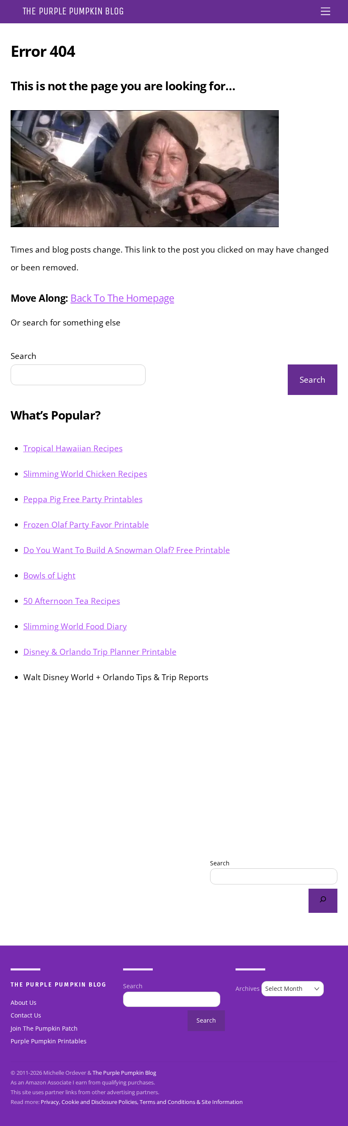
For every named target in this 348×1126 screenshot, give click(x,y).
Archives (248, 989)
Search (23, 355)
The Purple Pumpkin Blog (124, 1072)
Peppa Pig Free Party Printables (83, 499)
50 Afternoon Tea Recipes (71, 600)
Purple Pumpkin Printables (49, 1041)
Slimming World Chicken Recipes (85, 473)
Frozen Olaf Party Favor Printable (86, 524)
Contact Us (26, 1015)
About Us (23, 1002)
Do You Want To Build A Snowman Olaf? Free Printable (126, 550)
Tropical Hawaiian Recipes (73, 448)
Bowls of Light (49, 575)
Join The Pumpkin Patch (44, 1028)
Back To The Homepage (122, 298)
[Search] (323, 901)
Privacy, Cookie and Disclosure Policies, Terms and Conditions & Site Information (142, 1102)
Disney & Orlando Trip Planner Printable (100, 651)
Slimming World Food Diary (75, 626)
